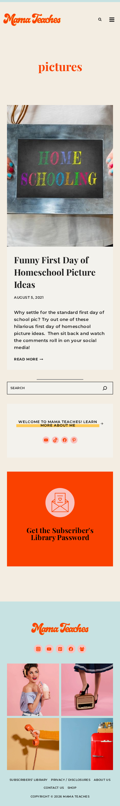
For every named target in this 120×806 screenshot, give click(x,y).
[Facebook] (71, 649)
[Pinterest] (60, 649)
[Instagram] (38, 649)
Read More (28, 359)
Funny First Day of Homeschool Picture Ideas (55, 272)
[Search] (105, 388)
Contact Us (54, 788)
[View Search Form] (99, 19)
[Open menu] (111, 19)
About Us (102, 780)
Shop (72, 788)
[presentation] (60, 176)
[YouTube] (49, 649)
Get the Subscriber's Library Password (60, 533)
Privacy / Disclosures (70, 780)
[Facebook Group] (81, 649)
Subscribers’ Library (29, 780)
